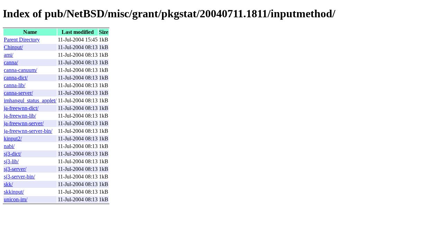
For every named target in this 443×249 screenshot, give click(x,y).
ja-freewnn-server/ (24, 123)
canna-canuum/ (20, 70)
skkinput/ (14, 192)
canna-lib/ (14, 85)
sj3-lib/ (11, 161)
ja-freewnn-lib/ (20, 116)
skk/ (8, 184)
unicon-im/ (15, 199)
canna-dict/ (16, 78)
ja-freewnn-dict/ (21, 108)
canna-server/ (18, 93)
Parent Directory (22, 40)
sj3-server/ (15, 169)
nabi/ (9, 146)
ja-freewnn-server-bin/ (28, 131)
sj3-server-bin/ (19, 176)
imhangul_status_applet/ (30, 100)
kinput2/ (13, 138)
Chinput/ (13, 47)
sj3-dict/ (12, 154)
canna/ (11, 62)
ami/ (8, 55)
